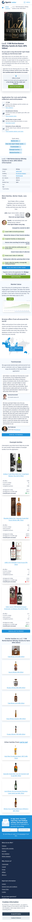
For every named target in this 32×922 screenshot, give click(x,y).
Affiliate (4, 872)
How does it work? (10, 123)
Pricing (3, 869)
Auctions (4, 851)
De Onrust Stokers (21, 173)
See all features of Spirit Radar (16, 267)
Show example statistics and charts (14, 131)
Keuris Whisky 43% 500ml (16, 672)
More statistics (9, 107)
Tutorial (4, 867)
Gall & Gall (19, 171)
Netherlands (19, 175)
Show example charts (11, 116)
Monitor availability (16, 86)
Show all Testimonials (16, 434)
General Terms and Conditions (9, 886)
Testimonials (5, 864)
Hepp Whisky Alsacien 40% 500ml (16, 719)
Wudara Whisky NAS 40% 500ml (16, 688)
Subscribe (24, 830)
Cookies (4, 892)
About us (4, 875)
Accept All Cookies (16, 914)
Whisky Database (7, 7)
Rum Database (5, 854)
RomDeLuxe (17, 429)
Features (4, 846)
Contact (4, 884)
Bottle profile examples (8, 848)
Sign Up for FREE (16, 276)
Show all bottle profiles (16, 631)
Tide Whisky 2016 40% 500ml (16, 657)
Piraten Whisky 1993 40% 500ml (16, 734)
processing (22, 834)
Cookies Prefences (16, 918)
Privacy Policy (5, 889)
